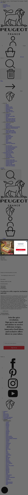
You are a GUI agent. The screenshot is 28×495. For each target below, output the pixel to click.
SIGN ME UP (20, 249)
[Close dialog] (26, 241)
